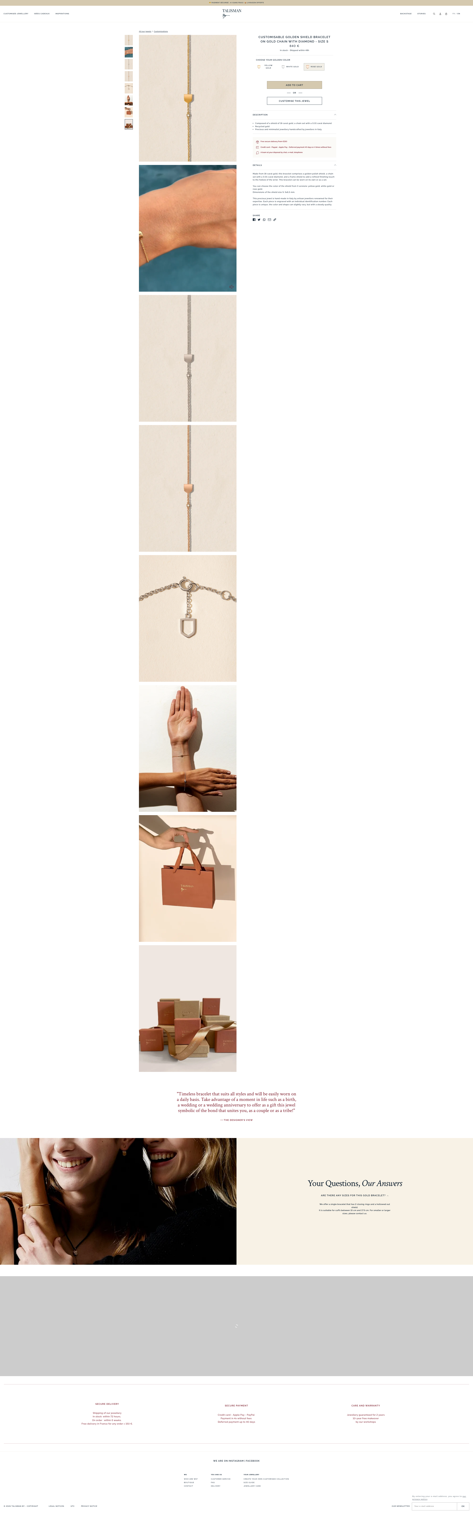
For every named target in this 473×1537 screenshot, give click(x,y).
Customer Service (221, 1479)
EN (458, 14)
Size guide (249, 1483)
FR (453, 14)
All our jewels (145, 31)
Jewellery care (252, 1486)
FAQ (213, 1483)
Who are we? (191, 1479)
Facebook (253, 1460)
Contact (188, 1486)
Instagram (236, 1460)
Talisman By (18, 1506)
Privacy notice (89, 1506)
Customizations (161, 31)
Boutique (189, 1483)
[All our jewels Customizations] (124, 555)
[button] (266, 67)
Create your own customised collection (266, 1479)
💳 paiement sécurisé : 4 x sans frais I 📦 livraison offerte (236, 3)
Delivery (215, 1486)
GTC (72, 1506)
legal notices (56, 1506)
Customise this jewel (294, 101)
